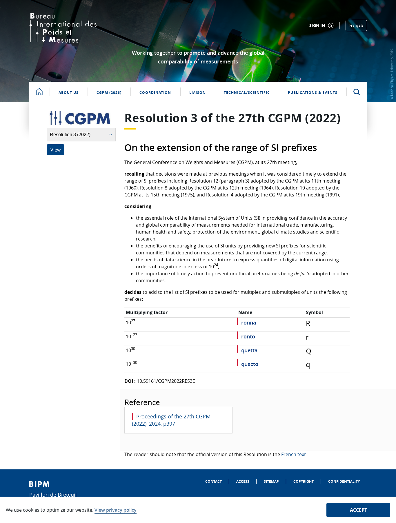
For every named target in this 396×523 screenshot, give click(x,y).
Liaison (197, 92)
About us (69, 92)
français (356, 25)
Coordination (155, 92)
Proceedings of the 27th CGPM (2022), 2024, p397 (171, 420)
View (55, 150)
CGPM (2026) (109, 92)
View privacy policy (116, 510)
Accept (358, 510)
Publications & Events (312, 92)
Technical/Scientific (247, 92)
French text (293, 454)
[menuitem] (213, 481)
